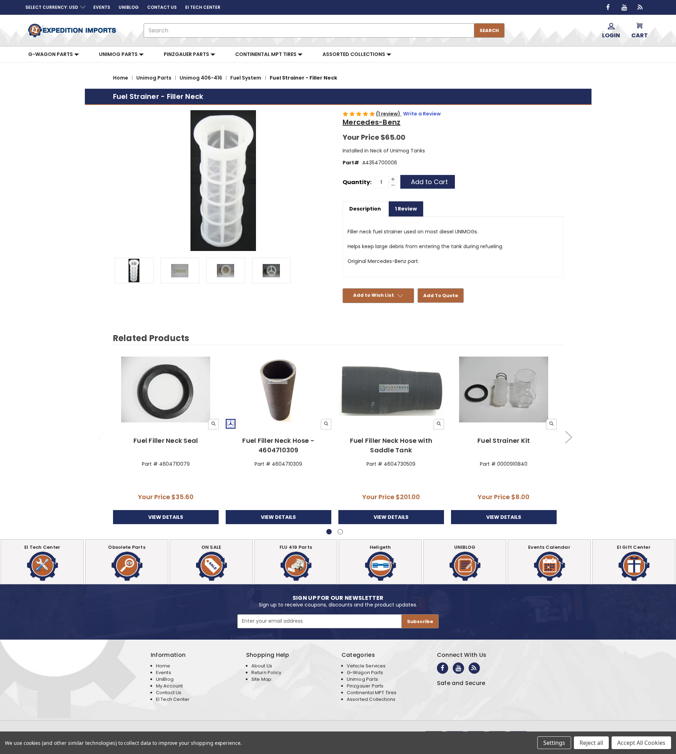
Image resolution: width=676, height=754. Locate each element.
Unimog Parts (119, 54)
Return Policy (266, 672)
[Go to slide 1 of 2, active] (329, 531)
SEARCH (489, 30)
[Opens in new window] (608, 7)
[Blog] (640, 7)
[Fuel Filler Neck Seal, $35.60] (166, 390)
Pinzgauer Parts (187, 54)
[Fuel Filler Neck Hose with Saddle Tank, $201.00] (391, 390)
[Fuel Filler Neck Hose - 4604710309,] (279, 390)
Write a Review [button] (422, 113)
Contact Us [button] (162, 7)
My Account (169, 686)
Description (365, 208)
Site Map (261, 679)
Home (163, 665)
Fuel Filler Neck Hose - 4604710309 (278, 445)
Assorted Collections (354, 54)
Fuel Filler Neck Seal (165, 440)
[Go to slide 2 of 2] (101, 436)
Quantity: (357, 182)
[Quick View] (213, 424)
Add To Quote (440, 295)
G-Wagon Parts (51, 54)
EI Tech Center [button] (202, 7)
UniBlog (165, 679)
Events (163, 672)
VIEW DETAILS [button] (165, 517)
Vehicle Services (366, 665)
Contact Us (169, 692)
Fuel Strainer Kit (503, 440)
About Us (261, 665)
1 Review (406, 208)
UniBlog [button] (129, 7)
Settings (554, 743)
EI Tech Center (173, 699)
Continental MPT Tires (266, 54)
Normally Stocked (503, 388)
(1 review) (388, 113)
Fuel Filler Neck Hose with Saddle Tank (391, 445)
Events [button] (101, 7)
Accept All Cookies (641, 743)
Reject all (591, 743)
